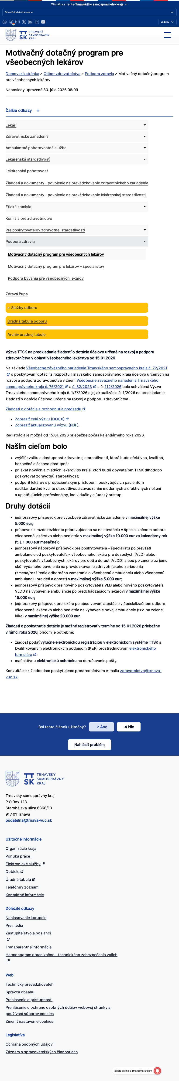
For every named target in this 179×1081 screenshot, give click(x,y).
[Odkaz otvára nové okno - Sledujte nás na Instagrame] (17, 22)
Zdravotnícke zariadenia (27, 136)
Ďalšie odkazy (19, 110)
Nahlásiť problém (89, 744)
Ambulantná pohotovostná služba (36, 147)
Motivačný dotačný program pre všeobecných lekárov (56, 254)
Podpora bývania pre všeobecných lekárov (46, 278)
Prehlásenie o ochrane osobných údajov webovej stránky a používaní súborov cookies (58, 1010)
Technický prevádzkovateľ (29, 984)
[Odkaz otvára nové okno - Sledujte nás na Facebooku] (4, 22)
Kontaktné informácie (25, 894)
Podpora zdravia (99, 73)
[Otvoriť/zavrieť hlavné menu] (167, 35)
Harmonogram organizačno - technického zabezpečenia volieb (61, 954)
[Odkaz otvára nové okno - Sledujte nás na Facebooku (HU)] (11, 22)
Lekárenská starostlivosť (28, 159)
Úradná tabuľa (18, 879)
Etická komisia (18, 206)
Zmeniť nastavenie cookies (29, 1021)
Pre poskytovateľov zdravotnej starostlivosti (45, 230)
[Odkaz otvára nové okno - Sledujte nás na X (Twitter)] (24, 22)
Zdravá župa (17, 294)
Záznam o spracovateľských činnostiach (42, 1052)
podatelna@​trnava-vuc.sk (29, 820)
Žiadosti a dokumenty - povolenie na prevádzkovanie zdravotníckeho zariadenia (77, 183)
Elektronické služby (23, 863)
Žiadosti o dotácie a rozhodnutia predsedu (43, 409)
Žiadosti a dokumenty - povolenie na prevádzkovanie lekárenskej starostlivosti (76, 194)
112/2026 (113, 386)
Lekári (11, 125)
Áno (103, 726)
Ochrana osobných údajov (29, 1044)
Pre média (14, 925)
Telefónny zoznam (22, 887)
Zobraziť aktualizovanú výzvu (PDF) (47, 425)
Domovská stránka (22, 73)
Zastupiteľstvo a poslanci (28, 933)
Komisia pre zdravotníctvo (29, 218)
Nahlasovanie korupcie (26, 917)
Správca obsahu (20, 992)
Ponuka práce (18, 856)
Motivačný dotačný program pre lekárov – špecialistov (56, 266)
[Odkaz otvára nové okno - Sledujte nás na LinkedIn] (30, 22)
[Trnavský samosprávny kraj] (27, 35)
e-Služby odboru (22, 307)
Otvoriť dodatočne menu (19, 12)
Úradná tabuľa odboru (27, 321)
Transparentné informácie (29, 947)
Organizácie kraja (21, 848)
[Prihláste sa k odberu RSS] (36, 22)
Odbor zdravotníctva (62, 73)
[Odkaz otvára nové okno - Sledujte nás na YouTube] (43, 22)
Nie (131, 726)
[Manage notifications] (157, 1070)
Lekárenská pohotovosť (27, 170)
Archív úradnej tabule (26, 334)
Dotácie (12, 871)
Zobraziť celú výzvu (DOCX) (40, 419)
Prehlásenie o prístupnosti (29, 999)
